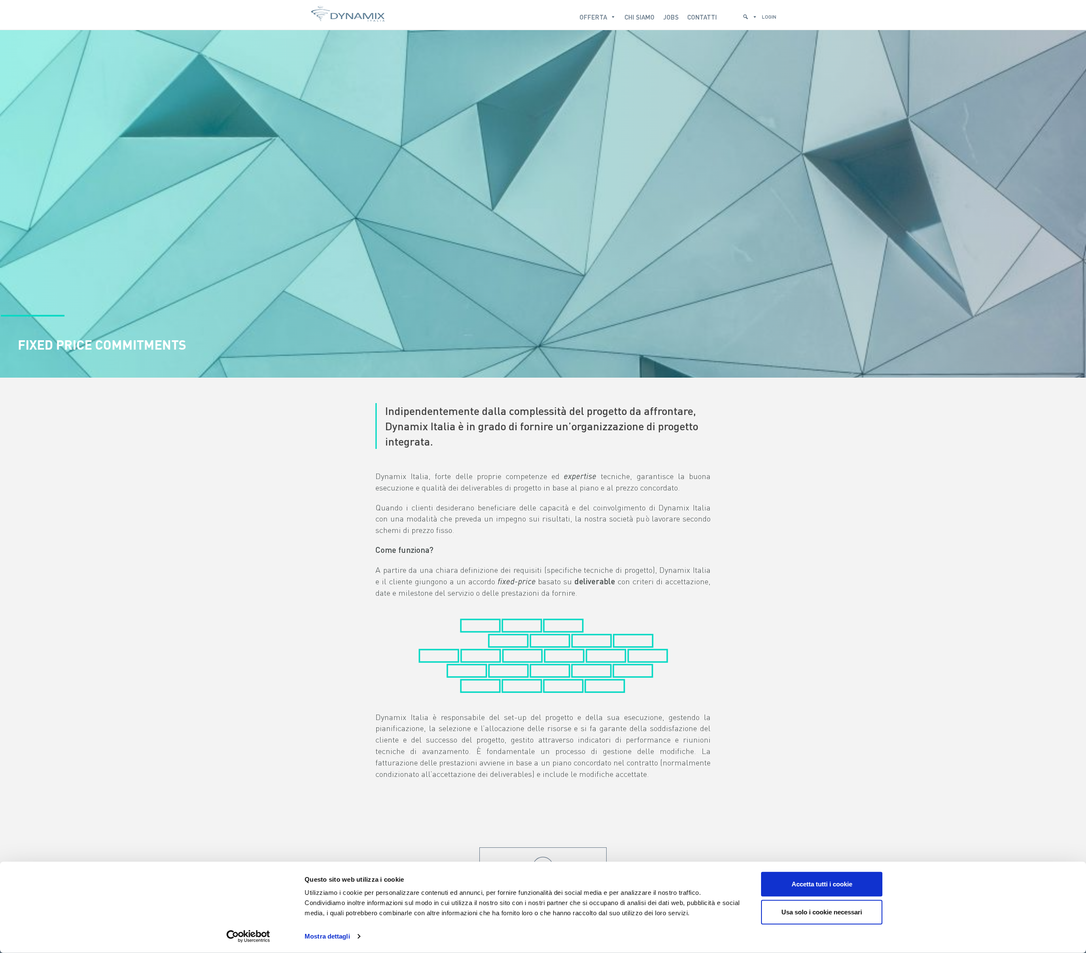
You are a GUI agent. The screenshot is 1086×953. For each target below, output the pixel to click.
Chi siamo (639, 17)
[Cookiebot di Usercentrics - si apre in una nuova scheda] (248, 936)
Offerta (593, 17)
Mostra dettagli (327, 936)
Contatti (702, 17)
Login (769, 17)
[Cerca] (750, 15)
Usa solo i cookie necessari (821, 911)
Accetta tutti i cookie (822, 884)
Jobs (671, 17)
